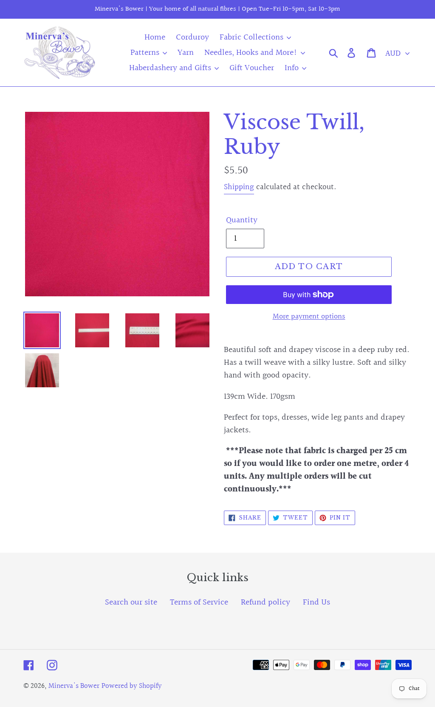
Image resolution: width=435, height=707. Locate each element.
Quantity (241, 220)
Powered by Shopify (132, 686)
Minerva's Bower (73, 686)
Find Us (316, 602)
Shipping (239, 187)
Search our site (131, 602)
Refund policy (265, 602)
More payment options (309, 316)
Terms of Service (199, 602)
